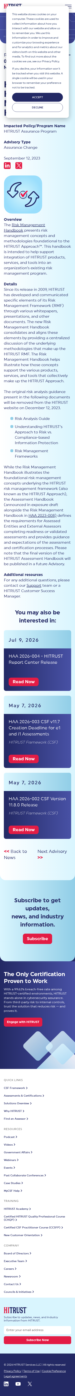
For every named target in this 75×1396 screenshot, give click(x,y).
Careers (9, 1269)
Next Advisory (52, 851)
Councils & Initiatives (17, 1292)
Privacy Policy (12, 1371)
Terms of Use (31, 1371)
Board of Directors (16, 1253)
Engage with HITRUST (23, 1022)
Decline (37, 107)
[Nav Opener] (68, 6)
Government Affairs (17, 1152)
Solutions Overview (16, 1103)
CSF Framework (14, 1088)
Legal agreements (15, 1376)
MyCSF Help (12, 1191)
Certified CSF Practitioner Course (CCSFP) (32, 1227)
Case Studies (12, 1183)
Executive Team (14, 1261)
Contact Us (11, 1284)
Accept (37, 97)
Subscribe (37, 938)
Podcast (9, 1137)
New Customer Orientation (22, 1235)
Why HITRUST (13, 1111)
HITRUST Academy (16, 1209)
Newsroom (11, 1276)
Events (8, 1168)
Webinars (10, 1160)
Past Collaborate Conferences (23, 1175)
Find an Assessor (15, 1119)
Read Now (24, 682)
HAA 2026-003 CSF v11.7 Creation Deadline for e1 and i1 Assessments (34, 728)
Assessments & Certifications (23, 1095)
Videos (8, 1144)
